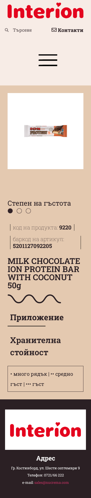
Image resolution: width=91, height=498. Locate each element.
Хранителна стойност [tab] (28, 346)
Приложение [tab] (28, 317)
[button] (48, 62)
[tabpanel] (45, 328)
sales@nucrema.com (51, 482)
